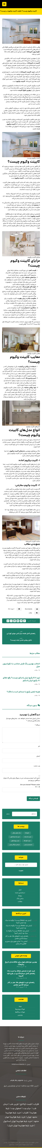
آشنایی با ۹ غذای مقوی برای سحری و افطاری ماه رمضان (16, 942)
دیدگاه (37, 725)
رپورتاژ (20, 896)
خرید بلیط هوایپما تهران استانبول (17, 1121)
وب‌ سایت (37, 766)
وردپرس (20, 1015)
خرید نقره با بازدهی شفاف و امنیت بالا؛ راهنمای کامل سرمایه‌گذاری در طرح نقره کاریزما (21, 973)
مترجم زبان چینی (28, 845)
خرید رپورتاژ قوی (15, 841)
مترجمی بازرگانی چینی (14, 845)
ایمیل (38, 756)
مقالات (30, 613)
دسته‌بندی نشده (20, 893)
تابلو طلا (27, 833)
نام (39, 746)
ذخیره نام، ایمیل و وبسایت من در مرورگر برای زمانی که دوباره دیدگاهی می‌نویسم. (21, 779)
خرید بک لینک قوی (15, 837)
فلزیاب (36, 1104)
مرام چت (27, 1108)
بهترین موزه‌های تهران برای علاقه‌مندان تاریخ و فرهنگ (21, 963)
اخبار (20, 890)
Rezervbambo (28, 609)
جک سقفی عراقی (17, 833)
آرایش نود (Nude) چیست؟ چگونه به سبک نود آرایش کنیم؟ (18, 921)
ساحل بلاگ (20, 899)
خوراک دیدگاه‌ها (20, 1012)
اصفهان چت (16, 1108)
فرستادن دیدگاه (33, 798)
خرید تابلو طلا (27, 841)
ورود (20, 1006)
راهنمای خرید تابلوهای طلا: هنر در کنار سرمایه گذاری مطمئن (16, 937)
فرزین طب (14, 1104)
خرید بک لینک (27, 837)
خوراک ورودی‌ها (20, 1009)
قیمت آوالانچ (26, 1104)
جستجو (8, 814)
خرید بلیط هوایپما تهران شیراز (21, 1125)
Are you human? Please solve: (30, 785)
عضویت (21, 871)
